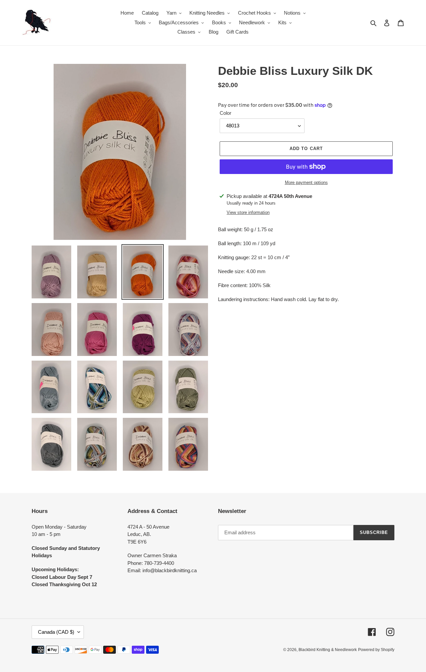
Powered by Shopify (376, 649)
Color (225, 113)
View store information (248, 212)
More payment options (306, 182)
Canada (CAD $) (56, 632)
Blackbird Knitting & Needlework (328, 649)
